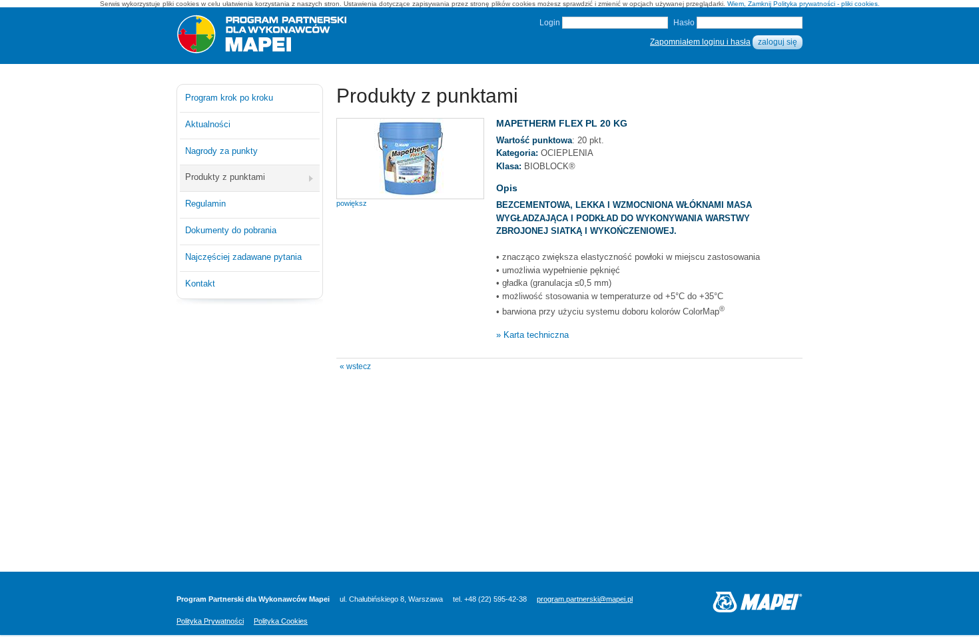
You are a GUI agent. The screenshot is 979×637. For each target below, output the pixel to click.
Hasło (684, 22)
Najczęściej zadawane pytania (243, 257)
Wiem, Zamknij (749, 3)
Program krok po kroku (229, 98)
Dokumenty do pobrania (230, 230)
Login (549, 22)
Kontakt (200, 284)
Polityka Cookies (281, 621)
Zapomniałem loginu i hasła (700, 42)
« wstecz (355, 366)
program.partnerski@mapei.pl (585, 599)
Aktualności (207, 124)
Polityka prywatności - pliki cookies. (826, 3)
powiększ (351, 203)
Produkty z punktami (225, 177)
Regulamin (205, 204)
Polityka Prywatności (210, 621)
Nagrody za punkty (221, 151)
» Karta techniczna (532, 335)
